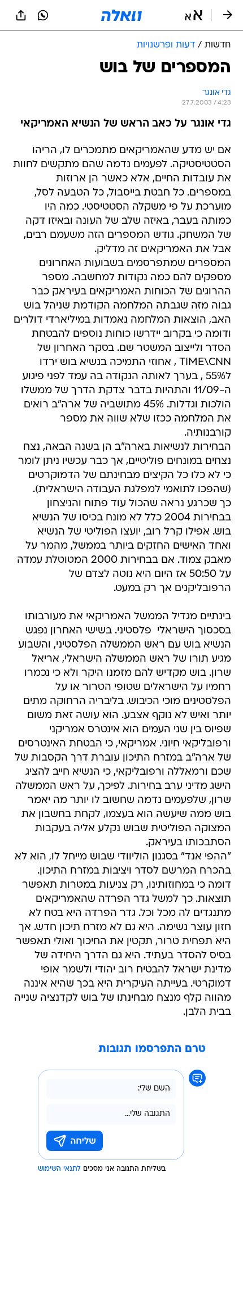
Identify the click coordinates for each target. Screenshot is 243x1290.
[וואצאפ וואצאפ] (43, 15)
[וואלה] (121, 15)
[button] (193, 15)
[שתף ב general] (21, 15)
